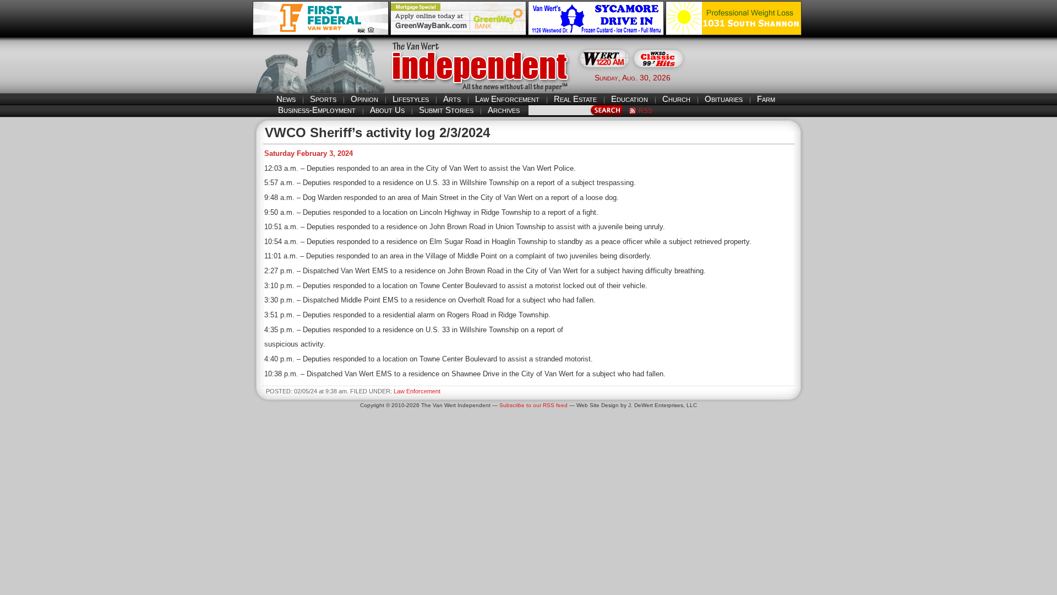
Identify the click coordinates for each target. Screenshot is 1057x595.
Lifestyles (411, 99)
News (286, 99)
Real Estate (575, 99)
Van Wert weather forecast (749, 77)
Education (629, 99)
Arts (452, 99)
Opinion (364, 99)
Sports (323, 99)
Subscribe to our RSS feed (533, 405)
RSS (645, 111)
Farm (766, 99)
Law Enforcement (507, 99)
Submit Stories (446, 110)
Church (676, 99)
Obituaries (724, 99)
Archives (504, 110)
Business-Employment (317, 110)
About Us (387, 110)
